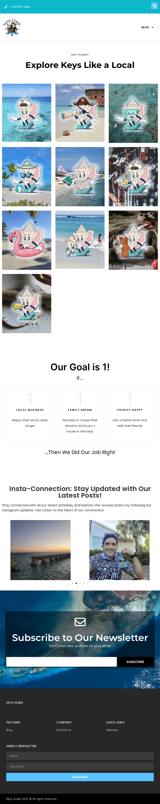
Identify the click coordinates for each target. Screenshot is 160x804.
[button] (154, 5)
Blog (145, 27)
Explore (26, 128)
